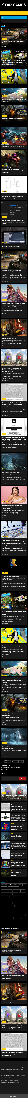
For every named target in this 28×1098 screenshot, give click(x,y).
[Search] (26, 13)
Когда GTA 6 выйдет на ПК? (9, 338)
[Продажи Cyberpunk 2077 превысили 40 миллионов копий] (14, 260)
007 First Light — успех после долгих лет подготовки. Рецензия (12, 473)
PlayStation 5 (5, 896)
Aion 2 (15, 884)
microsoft (4, 893)
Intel (23, 890)
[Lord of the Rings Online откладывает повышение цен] (14, 703)
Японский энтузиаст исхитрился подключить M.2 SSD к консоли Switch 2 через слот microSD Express (13, 222)
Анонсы (20, 902)
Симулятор (11, 915)
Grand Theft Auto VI (7, 890)
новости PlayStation (7, 921)
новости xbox (17, 921)
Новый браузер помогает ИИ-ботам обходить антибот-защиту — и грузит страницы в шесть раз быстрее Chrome (14, 439)
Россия (19, 912)
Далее (21, 761)
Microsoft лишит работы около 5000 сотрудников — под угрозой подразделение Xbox (18, 865)
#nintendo (4, 884)
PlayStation (22, 893)
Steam (7, 899)
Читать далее (5, 281)
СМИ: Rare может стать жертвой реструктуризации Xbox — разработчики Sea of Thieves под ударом (13, 578)
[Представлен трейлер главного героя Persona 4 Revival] (14, 635)
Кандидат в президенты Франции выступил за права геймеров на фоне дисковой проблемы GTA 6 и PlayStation (13, 41)
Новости (4, 37)
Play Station (5, 501)
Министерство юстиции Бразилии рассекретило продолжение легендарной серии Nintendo (12, 171)
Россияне (4, 915)
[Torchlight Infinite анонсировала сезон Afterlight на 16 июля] (14, 736)
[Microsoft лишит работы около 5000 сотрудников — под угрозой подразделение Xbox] (5, 864)
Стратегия (4, 918)
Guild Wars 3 (17, 890)
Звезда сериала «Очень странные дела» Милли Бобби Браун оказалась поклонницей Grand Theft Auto (13, 507)
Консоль (23, 908)
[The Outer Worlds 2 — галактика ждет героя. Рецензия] (5, 873)
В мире (3, 905)
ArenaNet (4, 887)
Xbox (4, 468)
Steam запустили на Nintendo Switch (11, 246)
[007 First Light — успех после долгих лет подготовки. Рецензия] (14, 461)
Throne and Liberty (16, 899)
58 (17, 761)
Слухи (18, 915)
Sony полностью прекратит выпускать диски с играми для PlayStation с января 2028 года (18, 846)
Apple (24, 884)
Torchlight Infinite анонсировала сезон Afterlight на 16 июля (12, 747)
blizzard (11, 887)
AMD (20, 884)
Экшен (10, 918)
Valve (24, 899)
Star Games (14, 5)
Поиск (3, 773)
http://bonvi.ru (10, 765)
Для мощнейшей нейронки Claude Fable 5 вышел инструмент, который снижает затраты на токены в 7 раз (12, 404)
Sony (3, 899)
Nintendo (4, 143)
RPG (21, 896)
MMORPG (4, 58)
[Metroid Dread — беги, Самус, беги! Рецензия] (14, 136)
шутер (3, 924)
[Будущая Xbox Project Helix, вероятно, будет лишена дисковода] (5, 854)
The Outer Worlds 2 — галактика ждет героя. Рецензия (16, 874)
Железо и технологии (20, 905)
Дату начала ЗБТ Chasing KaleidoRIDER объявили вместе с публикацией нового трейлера (14, 99)
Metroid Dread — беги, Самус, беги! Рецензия (13, 146)
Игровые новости (6, 908)
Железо (4, 364)
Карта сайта (13, 1096)
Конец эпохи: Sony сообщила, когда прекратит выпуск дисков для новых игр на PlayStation (18, 827)
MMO (10, 893)
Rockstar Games (14, 896)
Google (17, 887)
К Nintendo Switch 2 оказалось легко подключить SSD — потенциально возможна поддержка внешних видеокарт (13, 196)
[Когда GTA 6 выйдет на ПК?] (14, 327)
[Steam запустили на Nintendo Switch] (14, 235)
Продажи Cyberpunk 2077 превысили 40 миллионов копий (11, 271)
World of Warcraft (7, 902)
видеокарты (23, 918)
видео (16, 918)
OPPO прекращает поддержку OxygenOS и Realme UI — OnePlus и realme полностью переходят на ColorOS (13, 369)
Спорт (23, 915)
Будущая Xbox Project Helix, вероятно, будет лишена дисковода (18, 855)
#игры (10, 884)
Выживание (10, 905)
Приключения (11, 912)
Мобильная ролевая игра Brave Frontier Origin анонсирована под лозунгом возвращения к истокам (13, 62)
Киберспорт (16, 908)
